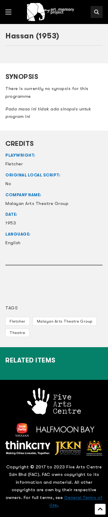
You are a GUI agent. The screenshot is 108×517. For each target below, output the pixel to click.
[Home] (51, 12)
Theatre (17, 332)
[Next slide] (95, 55)
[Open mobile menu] (8, 12)
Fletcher (17, 321)
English (13, 242)
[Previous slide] (12, 55)
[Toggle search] (97, 12)
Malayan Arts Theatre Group (64, 321)
